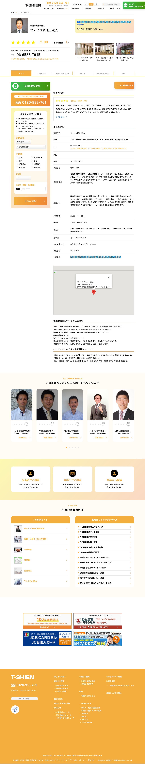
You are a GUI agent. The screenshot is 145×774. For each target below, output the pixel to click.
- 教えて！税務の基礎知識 (90, 707)
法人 (20, 157)
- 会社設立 (84, 719)
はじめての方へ (49, 8)
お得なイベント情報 (114, 676)
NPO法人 (22, 164)
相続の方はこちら (114, 8)
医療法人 (37, 167)
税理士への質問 (103, 73)
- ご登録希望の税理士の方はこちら (120, 685)
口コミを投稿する (124, 85)
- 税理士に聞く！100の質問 (90, 710)
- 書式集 (83, 716)
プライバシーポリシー (77, 760)
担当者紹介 (42, 73)
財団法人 (22, 167)
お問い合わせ (50, 760)
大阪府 (27, 50)
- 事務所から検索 (61, 688)
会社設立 (101, 8)
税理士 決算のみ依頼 (62, 703)
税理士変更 (58, 698)
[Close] (108, 277)
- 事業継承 (84, 713)
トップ (13, 12)
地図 (123, 73)
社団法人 (37, 164)
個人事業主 (38, 157)
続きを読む (60, 117)
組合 (35, 160)
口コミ (82, 73)
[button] (94, 292)
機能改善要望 (31, 760)
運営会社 (91, 760)
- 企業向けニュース (62, 712)
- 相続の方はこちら (87, 696)
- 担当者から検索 (61, 685)
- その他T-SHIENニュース (64, 718)
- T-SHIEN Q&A (86, 722)
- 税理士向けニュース (63, 715)
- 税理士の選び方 (86, 684)
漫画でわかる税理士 (114, 693)
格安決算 (88, 8)
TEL (25, 54)
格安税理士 (75, 8)
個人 (20, 160)
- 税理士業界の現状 (87, 681)
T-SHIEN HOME (18, 760)
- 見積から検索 (60, 691)
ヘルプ (40, 760)
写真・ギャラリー (62, 73)
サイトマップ (62, 760)
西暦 (18, 188)
